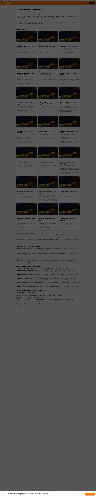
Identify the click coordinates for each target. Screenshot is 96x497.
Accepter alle (90, 494)
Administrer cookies (68, 494)
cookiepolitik (31, 494)
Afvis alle (79, 494)
